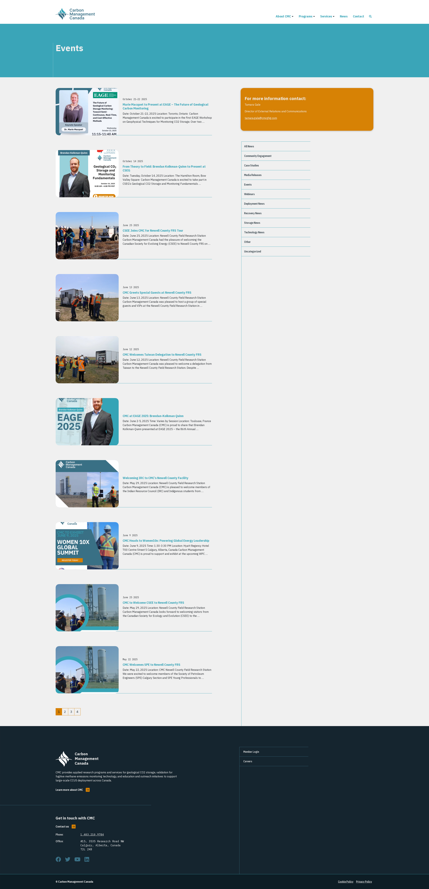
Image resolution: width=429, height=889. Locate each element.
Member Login (251, 751)
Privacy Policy (364, 881)
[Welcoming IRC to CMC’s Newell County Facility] (87, 483)
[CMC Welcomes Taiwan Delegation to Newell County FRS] (87, 359)
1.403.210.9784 (92, 834)
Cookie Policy (345, 881)
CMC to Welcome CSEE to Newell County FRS (153, 602)
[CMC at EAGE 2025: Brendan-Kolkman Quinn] (87, 421)
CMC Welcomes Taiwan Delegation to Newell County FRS (162, 354)
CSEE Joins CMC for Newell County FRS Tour (153, 230)
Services (326, 16)
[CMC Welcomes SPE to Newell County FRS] (87, 669)
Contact (358, 16)
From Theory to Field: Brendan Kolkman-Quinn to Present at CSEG (164, 168)
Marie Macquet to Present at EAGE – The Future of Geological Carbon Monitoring (165, 106)
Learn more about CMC (69, 789)
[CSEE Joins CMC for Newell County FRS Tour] (87, 235)
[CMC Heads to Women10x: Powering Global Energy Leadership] (87, 545)
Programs (305, 16)
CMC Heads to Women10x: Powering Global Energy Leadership (166, 540)
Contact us (62, 826)
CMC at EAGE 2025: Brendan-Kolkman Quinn (153, 416)
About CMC (283, 16)
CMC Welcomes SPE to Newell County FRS (151, 664)
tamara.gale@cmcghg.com (261, 118)
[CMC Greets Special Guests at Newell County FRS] (87, 297)
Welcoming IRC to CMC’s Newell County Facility (155, 478)
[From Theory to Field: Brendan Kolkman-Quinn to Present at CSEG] (87, 173)
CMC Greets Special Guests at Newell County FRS (157, 292)
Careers (247, 761)
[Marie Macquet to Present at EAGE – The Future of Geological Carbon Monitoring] (87, 111)
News (344, 16)
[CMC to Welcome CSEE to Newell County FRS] (87, 607)
